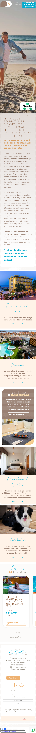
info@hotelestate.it (19, 667)
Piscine (18, 365)
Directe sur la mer (18, 309)
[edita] (24, 719)
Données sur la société (18, 697)
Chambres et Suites (17, 482)
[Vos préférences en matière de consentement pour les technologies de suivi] (32, 729)
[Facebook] (15, 686)
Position (12, 678)
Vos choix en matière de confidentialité (15, 729)
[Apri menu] (3, 4)
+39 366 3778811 (19, 665)
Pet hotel (18, 540)
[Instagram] (21, 686)
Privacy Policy (18, 700)
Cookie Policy (18, 704)
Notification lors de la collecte (9, 731)
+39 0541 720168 (19, 663)
